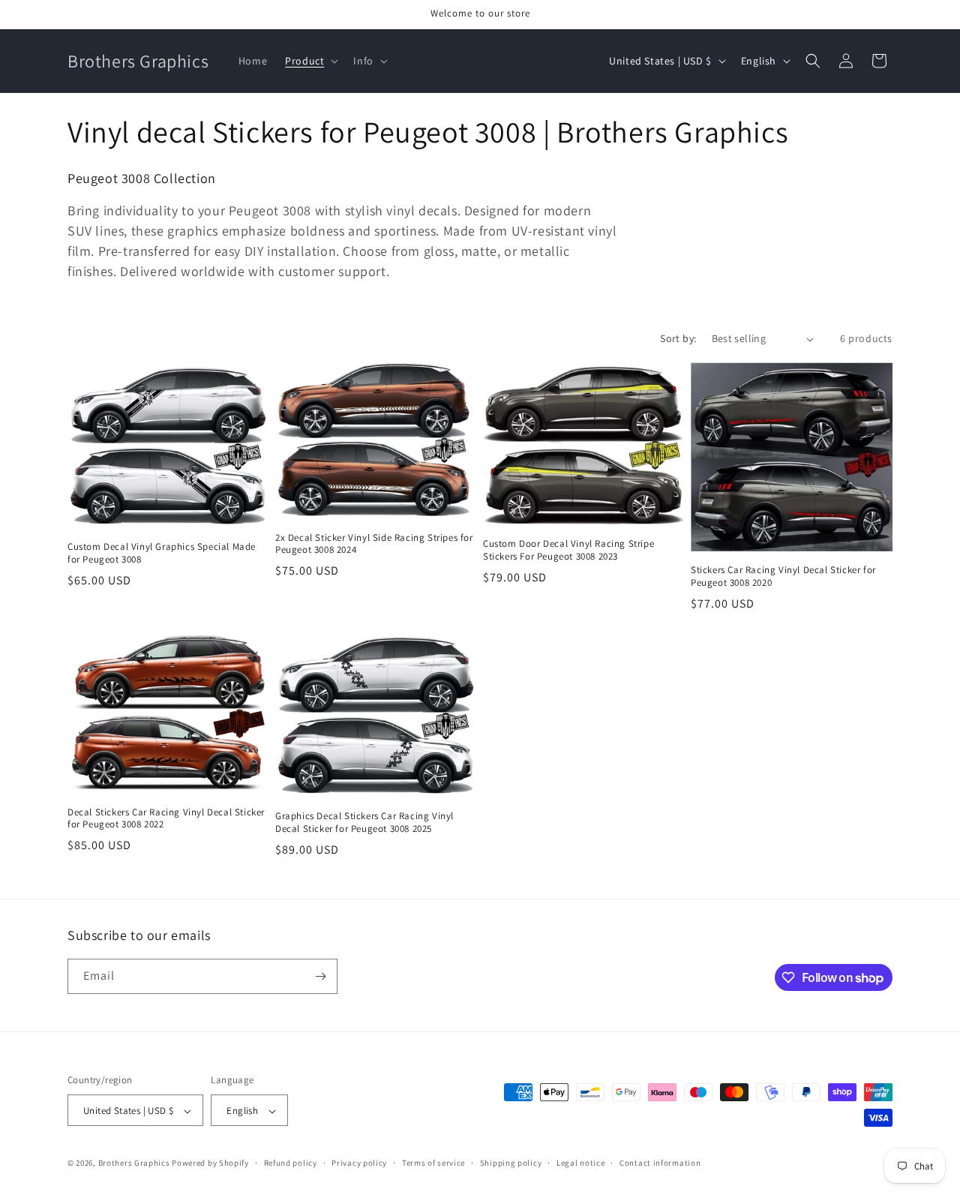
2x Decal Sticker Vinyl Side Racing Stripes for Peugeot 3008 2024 (374, 544)
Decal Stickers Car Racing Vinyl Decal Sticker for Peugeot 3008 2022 (166, 818)
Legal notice (580, 1162)
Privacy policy (359, 1162)
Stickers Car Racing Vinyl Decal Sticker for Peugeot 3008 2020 (783, 576)
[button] (310, 61)
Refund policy (290, 1162)
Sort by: (678, 338)
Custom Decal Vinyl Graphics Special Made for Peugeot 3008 (162, 553)
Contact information (660, 1162)
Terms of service (433, 1162)
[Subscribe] (320, 976)
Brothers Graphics (134, 1163)
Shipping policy (511, 1162)
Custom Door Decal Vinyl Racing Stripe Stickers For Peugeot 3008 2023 (568, 550)
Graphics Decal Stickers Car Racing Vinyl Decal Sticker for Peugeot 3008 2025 (364, 822)
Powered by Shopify (210, 1163)
